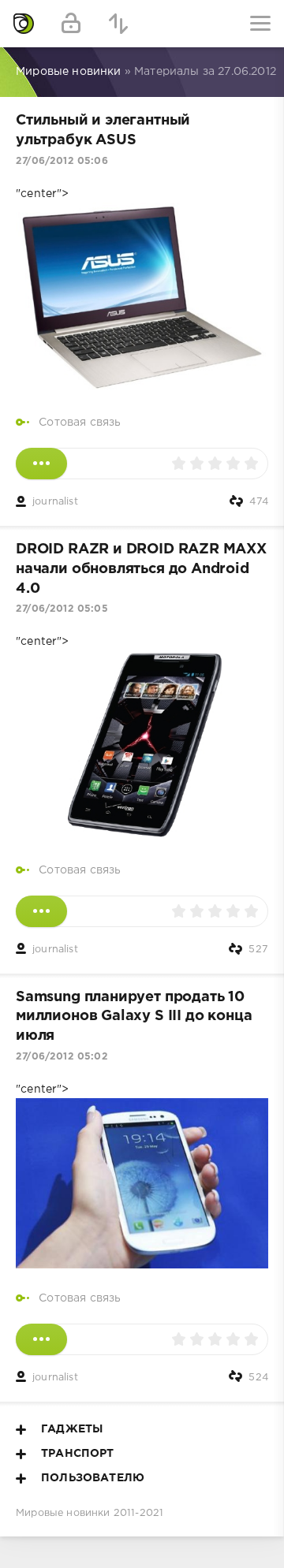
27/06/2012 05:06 (62, 161)
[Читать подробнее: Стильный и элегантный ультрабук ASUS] (41, 463)
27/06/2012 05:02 (62, 1056)
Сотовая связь (80, 422)
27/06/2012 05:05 (62, 609)
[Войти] (71, 23)
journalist (55, 501)
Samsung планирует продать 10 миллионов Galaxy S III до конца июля (134, 1016)
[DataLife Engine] (23, 23)
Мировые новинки (63, 1513)
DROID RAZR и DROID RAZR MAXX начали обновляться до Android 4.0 (141, 568)
